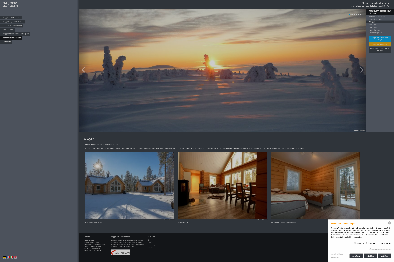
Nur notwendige (356, 255)
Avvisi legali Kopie (337, 254)
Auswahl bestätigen (370, 255)
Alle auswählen (384, 255)
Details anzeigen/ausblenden (381, 249)
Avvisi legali (335, 257)
